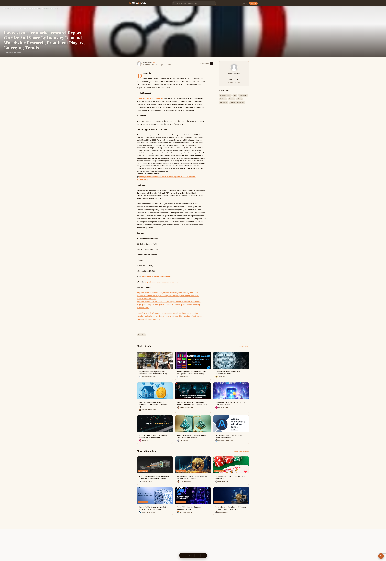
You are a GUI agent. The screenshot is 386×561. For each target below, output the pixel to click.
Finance (231, 99)
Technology (243, 95)
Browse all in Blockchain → (241, 451)
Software (223, 99)
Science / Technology (237, 102)
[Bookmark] (197, 555)
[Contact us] (381, 556)
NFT (235, 95)
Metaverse (223, 102)
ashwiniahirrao (147, 62)
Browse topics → (244, 346)
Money (240, 99)
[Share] (203, 555)
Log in (245, 3)
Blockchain (11, 8)
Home (4, 8)
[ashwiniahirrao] (139, 63)
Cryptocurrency (225, 95)
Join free (253, 3)
